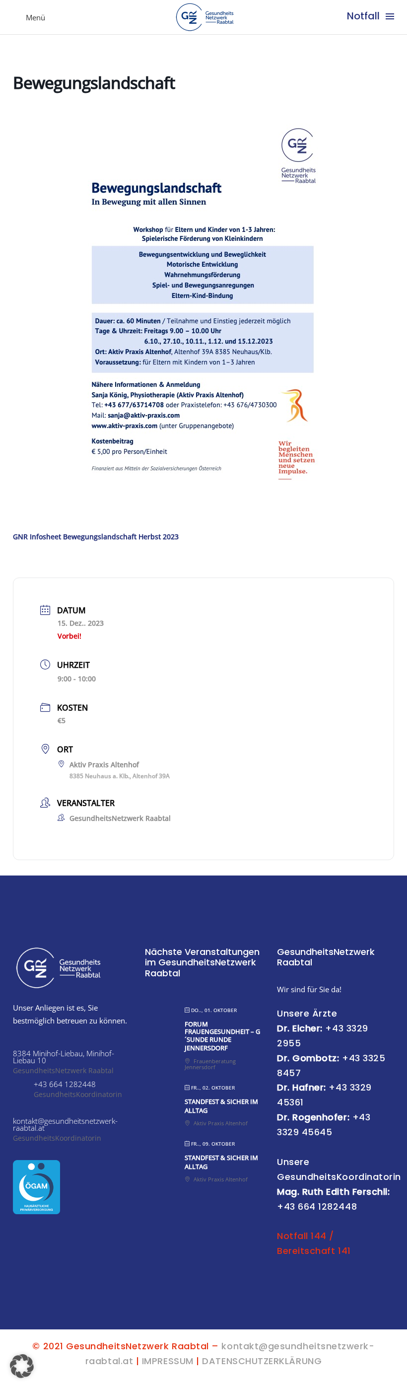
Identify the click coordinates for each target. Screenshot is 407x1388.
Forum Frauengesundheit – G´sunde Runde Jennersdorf (222, 1036)
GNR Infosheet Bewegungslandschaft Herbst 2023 (96, 536)
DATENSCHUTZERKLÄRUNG (262, 1361)
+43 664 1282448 (317, 1206)
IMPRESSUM (168, 1361)
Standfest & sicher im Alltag (221, 1106)
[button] (22, 1366)
